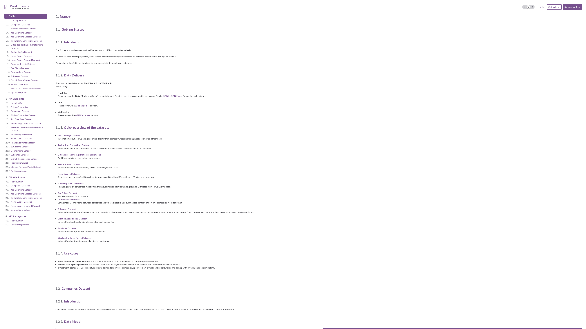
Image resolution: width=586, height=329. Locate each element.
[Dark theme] (532, 7)
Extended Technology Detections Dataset (79, 154)
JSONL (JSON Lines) (172, 96)
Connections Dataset (69, 199)
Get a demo (554, 6)
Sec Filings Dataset (67, 193)
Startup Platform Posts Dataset (74, 238)
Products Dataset (67, 228)
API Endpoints (82, 105)
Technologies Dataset (69, 164)
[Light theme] (524, 7)
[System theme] (528, 7)
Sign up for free (572, 6)
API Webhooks (82, 115)
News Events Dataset (69, 174)
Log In (540, 6)
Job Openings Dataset (69, 135)
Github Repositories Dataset (72, 218)
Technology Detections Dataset (74, 145)
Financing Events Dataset (71, 183)
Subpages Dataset (67, 209)
